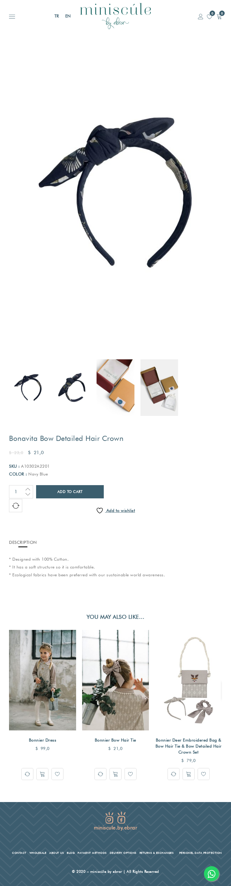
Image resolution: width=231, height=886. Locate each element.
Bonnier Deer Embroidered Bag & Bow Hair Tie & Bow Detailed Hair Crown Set (189, 746)
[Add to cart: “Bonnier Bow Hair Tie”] (115, 774)
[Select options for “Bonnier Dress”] (42, 774)
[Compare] (27, 774)
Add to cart (70, 491)
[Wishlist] (57, 774)
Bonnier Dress (43, 740)
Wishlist (211, 13)
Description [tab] (23, 542)
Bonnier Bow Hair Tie (115, 740)
